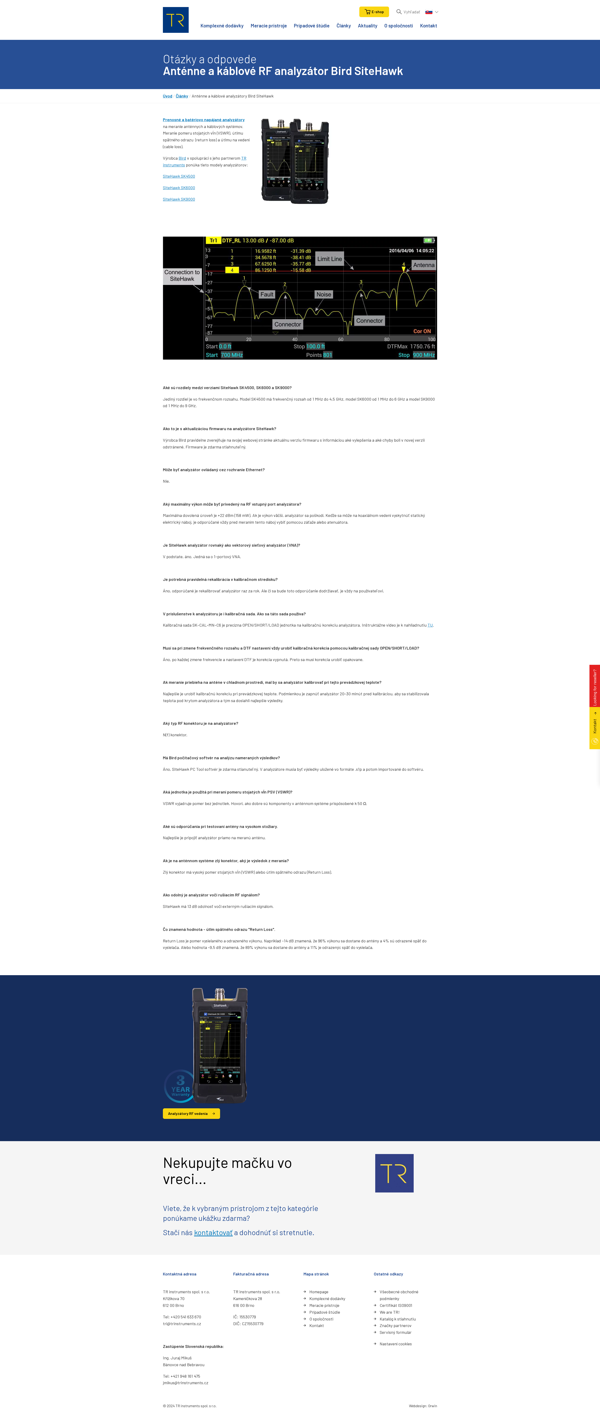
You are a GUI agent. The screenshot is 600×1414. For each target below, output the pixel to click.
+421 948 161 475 (185, 1376)
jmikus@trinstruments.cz (185, 1382)
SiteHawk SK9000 (179, 199)
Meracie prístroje (269, 25)
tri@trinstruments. (180, 1323)
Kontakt (428, 25)
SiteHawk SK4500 (179, 176)
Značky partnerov (396, 1325)
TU (430, 625)
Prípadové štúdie (312, 25)
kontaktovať (213, 1232)
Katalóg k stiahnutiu (398, 1318)
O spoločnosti (398, 25)
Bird (182, 158)
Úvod (167, 95)
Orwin (432, 1405)
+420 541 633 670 (186, 1316)
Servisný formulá (395, 1332)
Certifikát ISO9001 (396, 1305)
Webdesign (417, 1405)
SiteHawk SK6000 (179, 187)
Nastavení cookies (396, 1343)
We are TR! (390, 1312)
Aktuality (367, 25)
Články (344, 25)
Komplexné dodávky (222, 25)
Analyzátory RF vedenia (188, 1113)
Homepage (318, 1291)
